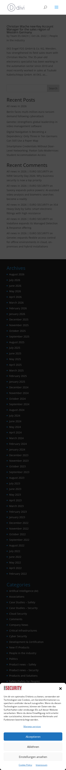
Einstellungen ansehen (33, 757)
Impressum (41, 765)
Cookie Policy (25, 765)
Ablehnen (33, 747)
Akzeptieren (33, 736)
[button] (60, 688)
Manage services (32, 726)
